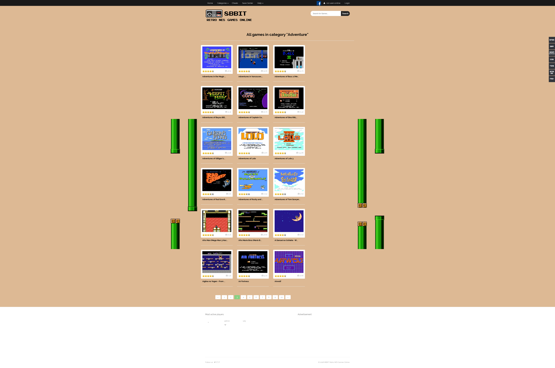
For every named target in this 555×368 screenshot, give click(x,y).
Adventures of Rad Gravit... (214, 199)
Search (345, 13)
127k (265, 153)
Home (210, 3)
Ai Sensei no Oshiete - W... (286, 240)
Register (348, 3)
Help (259, 3)
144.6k (301, 153)
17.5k (265, 194)
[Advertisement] (332, 88)
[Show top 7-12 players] (225, 325)
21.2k (229, 235)
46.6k (265, 235)
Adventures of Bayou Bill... (214, 117)
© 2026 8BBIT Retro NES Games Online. (334, 362)
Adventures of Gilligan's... (213, 158)
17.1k (302, 194)
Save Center (247, 3)
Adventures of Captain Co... (250, 117)
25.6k (265, 71)
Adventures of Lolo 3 (284, 158)
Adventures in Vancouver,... (250, 76)
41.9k (229, 153)
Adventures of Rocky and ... (250, 199)
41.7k (302, 71)
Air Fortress (243, 281)
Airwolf (278, 281)
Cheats (235, 3)
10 (282, 297)
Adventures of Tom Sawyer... (287, 199)
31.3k (229, 112)
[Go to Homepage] (229, 21)
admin (227, 321)
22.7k (265, 112)
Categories (222, 3)
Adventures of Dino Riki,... (286, 117)
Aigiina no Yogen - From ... (213, 281)
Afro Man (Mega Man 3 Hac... (215, 240)
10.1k (302, 235)
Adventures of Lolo (247, 158)
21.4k (302, 112)
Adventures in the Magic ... (214, 76)
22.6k (302, 276)
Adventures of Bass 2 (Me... (287, 76)
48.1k (229, 71)
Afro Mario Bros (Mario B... (250, 240)
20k (230, 194)
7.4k (229, 276)
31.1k (265, 276)
